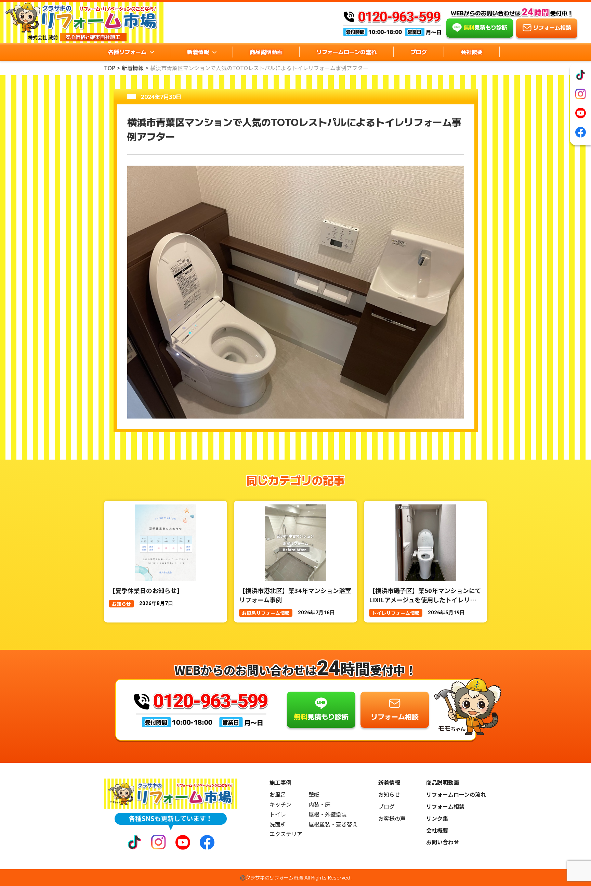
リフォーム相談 (445, 806)
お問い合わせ (442, 842)
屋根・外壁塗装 (327, 814)
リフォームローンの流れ (346, 52)
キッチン (280, 804)
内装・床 (319, 804)
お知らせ (389, 794)
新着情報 (133, 68)
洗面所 (278, 824)
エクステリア (286, 834)
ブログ (418, 52)
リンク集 (437, 818)
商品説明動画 (266, 52)
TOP (109, 68)
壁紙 (313, 794)
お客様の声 (392, 818)
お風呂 (278, 794)
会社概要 (472, 52)
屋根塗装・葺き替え (333, 824)
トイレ (278, 814)
